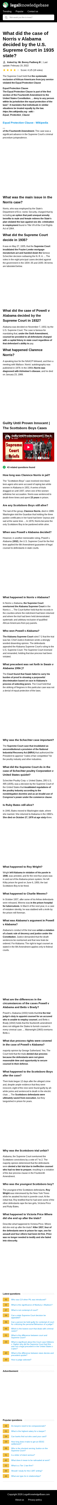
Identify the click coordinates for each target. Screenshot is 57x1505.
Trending (7, 11)
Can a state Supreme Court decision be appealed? (28, 1316)
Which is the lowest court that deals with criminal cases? (32, 1330)
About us (19, 1500)
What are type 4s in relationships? (26, 1476)
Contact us (33, 11)
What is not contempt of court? (24, 1310)
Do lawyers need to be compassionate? (28, 1426)
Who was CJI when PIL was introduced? (28, 1299)
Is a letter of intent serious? (23, 1455)
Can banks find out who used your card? (29, 1436)
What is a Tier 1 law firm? (22, 1465)
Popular (19, 11)
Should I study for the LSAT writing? (26, 1471)
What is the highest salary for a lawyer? (28, 1431)
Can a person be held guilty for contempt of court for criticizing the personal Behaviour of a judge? (32, 1323)
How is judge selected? (21, 1360)
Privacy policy (35, 1500)
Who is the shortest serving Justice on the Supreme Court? (29, 1449)
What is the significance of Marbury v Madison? (32, 1305)
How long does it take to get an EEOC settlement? (27, 1443)
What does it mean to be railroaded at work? (30, 1460)
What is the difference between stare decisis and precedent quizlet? (32, 1354)
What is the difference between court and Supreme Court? (29, 1336)
